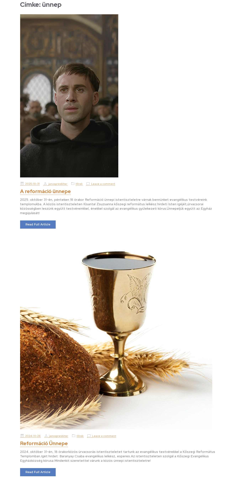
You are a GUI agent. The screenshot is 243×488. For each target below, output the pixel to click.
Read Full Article (37, 224)
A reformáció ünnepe (45, 191)
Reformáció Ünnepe (44, 443)
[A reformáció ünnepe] (121, 95)
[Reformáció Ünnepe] (121, 334)
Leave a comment (103, 183)
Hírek (79, 183)
